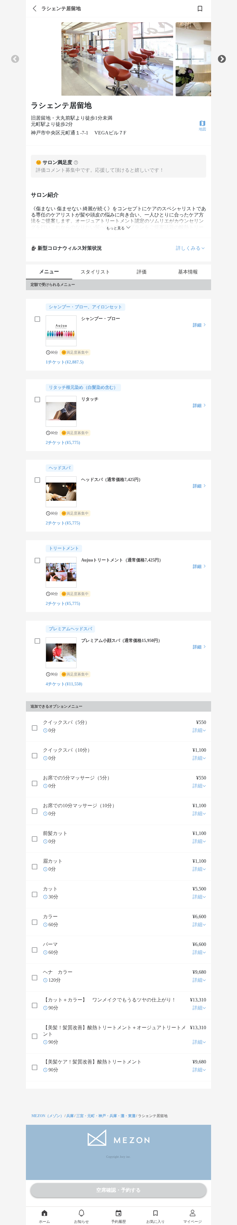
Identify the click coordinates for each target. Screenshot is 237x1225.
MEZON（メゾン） (47, 1116)
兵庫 (70, 1116)
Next (222, 59)
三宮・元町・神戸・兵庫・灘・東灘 (105, 1116)
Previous (15, 59)
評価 (142, 271)
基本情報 (188, 271)
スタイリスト (95, 271)
